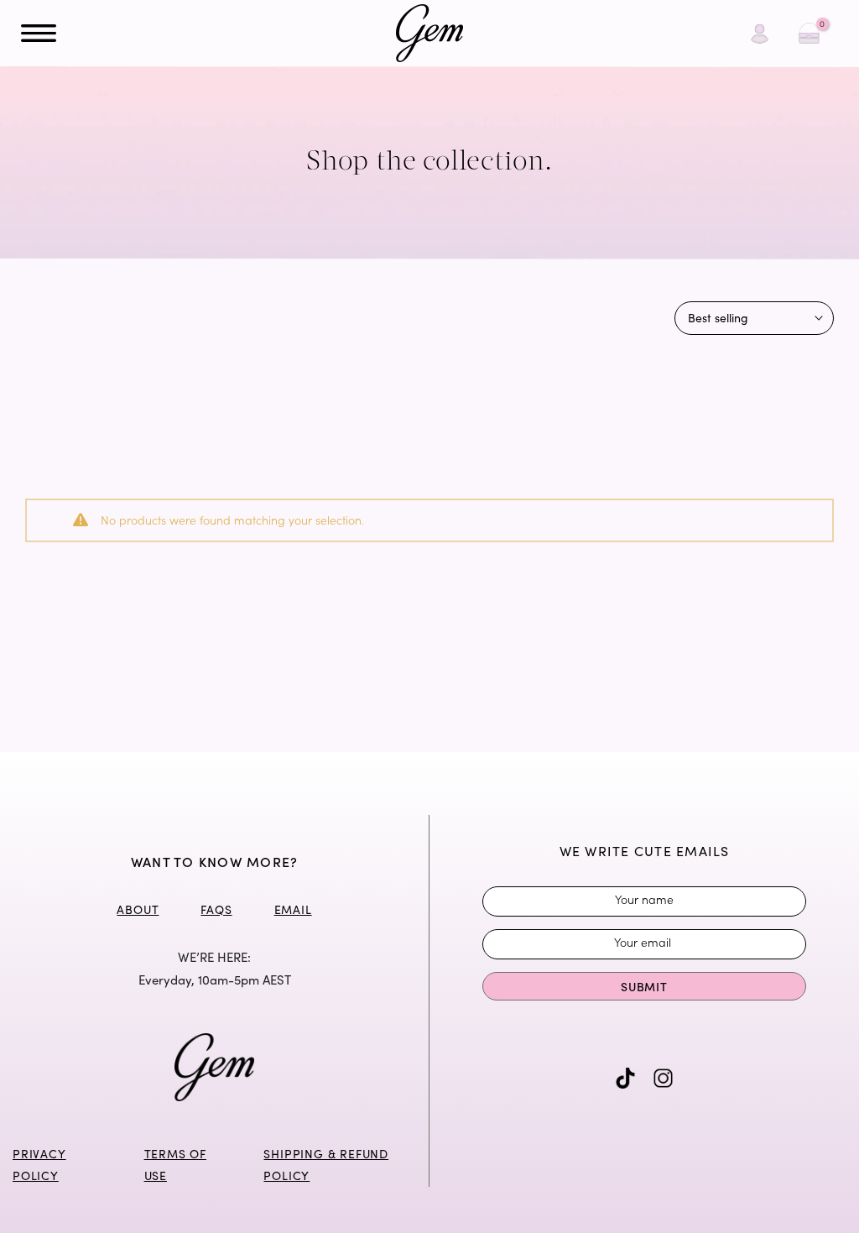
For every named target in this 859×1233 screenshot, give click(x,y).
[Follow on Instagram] (663, 1078)
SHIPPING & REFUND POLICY (325, 1164)
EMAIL (293, 909)
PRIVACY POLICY (39, 1164)
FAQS (216, 909)
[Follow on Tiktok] (625, 1078)
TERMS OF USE (175, 1164)
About (138, 909)
